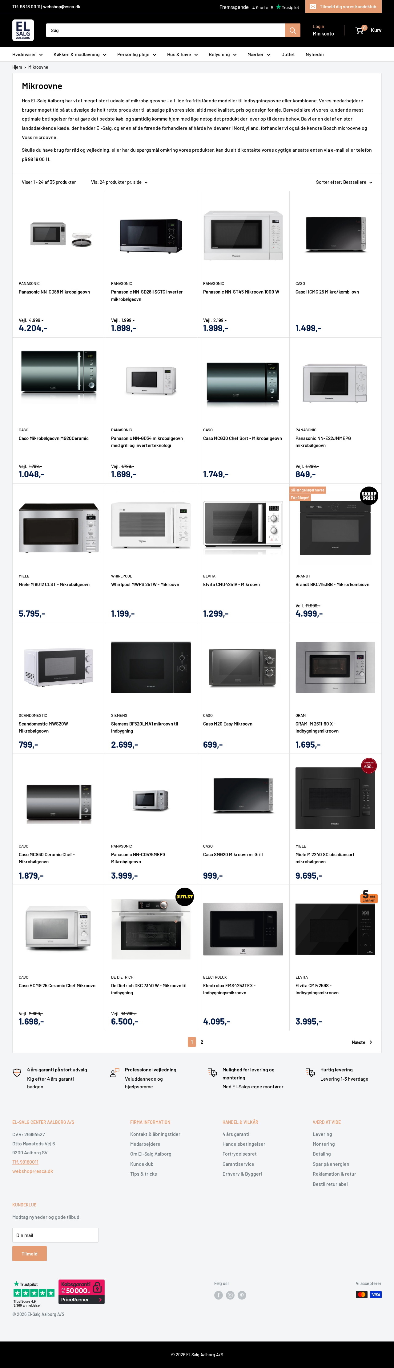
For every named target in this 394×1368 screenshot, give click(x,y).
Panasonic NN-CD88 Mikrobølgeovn (54, 291)
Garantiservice (238, 1164)
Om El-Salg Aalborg (150, 1153)
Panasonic (29, 283)
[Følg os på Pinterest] (242, 1295)
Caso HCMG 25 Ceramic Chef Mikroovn (57, 985)
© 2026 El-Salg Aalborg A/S (197, 1354)
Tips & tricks (143, 1174)
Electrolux (215, 977)
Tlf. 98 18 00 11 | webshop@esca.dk (46, 6)
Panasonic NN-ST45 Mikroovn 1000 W (241, 291)
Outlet (288, 54)
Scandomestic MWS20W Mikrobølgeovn (43, 727)
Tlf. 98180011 (25, 1162)
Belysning (219, 54)
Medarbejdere (145, 1144)
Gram (301, 715)
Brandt (303, 575)
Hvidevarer (24, 54)
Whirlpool (121, 575)
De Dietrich (122, 977)
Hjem (17, 67)
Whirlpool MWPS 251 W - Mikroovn (145, 584)
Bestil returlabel (330, 1184)
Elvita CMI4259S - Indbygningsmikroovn (317, 989)
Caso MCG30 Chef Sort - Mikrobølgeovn (242, 438)
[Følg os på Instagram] (230, 1295)
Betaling (322, 1153)
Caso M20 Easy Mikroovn (227, 723)
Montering (324, 1144)
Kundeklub (142, 1164)
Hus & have (179, 54)
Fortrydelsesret (240, 1153)
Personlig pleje (133, 54)
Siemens (119, 715)
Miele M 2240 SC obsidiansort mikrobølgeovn (325, 858)
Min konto (323, 33)
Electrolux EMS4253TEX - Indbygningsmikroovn (229, 989)
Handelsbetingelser (244, 1144)
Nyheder (315, 54)
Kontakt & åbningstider (155, 1134)
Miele (24, 575)
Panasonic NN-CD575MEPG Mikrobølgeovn (138, 858)
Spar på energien (331, 1164)
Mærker (255, 54)
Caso (300, 283)
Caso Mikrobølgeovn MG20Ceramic (54, 438)
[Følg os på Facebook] (218, 1295)
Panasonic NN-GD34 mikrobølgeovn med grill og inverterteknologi (147, 441)
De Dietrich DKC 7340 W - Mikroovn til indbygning (149, 989)
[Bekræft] (292, 30)
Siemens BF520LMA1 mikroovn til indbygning (144, 727)
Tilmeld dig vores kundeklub (348, 6)
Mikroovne (38, 67)
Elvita (209, 575)
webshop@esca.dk (32, 1171)
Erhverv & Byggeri (242, 1174)
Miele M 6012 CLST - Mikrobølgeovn (54, 584)
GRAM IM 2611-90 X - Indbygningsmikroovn (317, 727)
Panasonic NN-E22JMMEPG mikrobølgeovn (323, 441)
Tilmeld (30, 1253)
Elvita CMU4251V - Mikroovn (231, 584)
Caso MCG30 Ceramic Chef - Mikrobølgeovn (47, 858)
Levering (322, 1134)
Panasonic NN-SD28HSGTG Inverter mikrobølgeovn (147, 295)
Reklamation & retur (334, 1174)
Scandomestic (33, 715)
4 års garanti (236, 1134)
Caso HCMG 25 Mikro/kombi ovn (327, 291)
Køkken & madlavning (77, 54)
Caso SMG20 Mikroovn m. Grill (233, 854)
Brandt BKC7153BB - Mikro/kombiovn (332, 584)
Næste (358, 1042)
